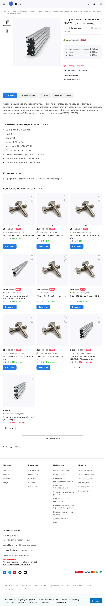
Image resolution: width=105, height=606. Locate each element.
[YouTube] (14, 572)
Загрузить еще (52, 438)
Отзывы (45, 95)
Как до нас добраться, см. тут (16, 564)
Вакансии (32, 487)
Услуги (6, 483)
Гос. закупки (83, 483)
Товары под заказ (86, 478)
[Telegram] (9, 572)
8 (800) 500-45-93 (11, 536)
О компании (33, 470)
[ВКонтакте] (4, 572)
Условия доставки (86, 474)
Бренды (6, 470)
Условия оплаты (85, 470)
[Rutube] (25, 572)
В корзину (9, 246)
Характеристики (28, 95)
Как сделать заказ (86, 487)
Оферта (28, 589)
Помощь (82, 465)
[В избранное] (96, 28)
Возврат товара (60, 474)
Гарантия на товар (61, 470)
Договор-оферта (60, 518)
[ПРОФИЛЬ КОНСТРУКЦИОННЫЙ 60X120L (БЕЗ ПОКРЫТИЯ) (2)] (37, 42)
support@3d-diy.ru (11, 550)
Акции (6, 474)
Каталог (6, 478)
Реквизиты (33, 474)
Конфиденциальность (12, 589)
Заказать (76, 367)
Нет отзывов (76, 28)
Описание (10, 95)
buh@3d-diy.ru (9, 555)
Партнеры (32, 478)
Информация (59, 465)
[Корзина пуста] (100, 4)
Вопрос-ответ (84, 491)
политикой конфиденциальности (52, 602)
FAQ (55, 523)
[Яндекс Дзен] (20, 572)
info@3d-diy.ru (9, 540)
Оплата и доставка (62, 95)
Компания (33, 465)
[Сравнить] (91, 28)
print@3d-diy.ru (10, 545)
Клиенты (32, 483)
